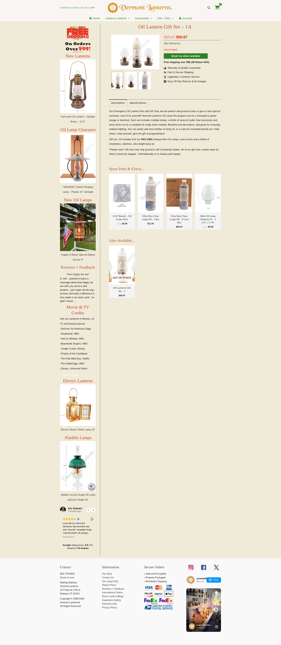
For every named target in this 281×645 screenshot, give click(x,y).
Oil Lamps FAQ (110, 581)
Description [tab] (118, 102)
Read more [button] (68, 537)
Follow (216, 580)
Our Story (107, 574)
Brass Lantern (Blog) (113, 596)
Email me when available (185, 56)
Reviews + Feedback (78, 267)
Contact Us (108, 577)
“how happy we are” (77, 274)
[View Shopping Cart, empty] (217, 8)
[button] (128, 18)
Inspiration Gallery (111, 600)
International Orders (112, 592)
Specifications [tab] (138, 102)
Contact (65, 567)
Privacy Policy (109, 607)
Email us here (67, 577)
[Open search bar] (208, 7)
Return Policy (109, 585)
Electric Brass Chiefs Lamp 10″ (78, 429)
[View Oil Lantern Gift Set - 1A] (117, 80)
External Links (109, 604)
